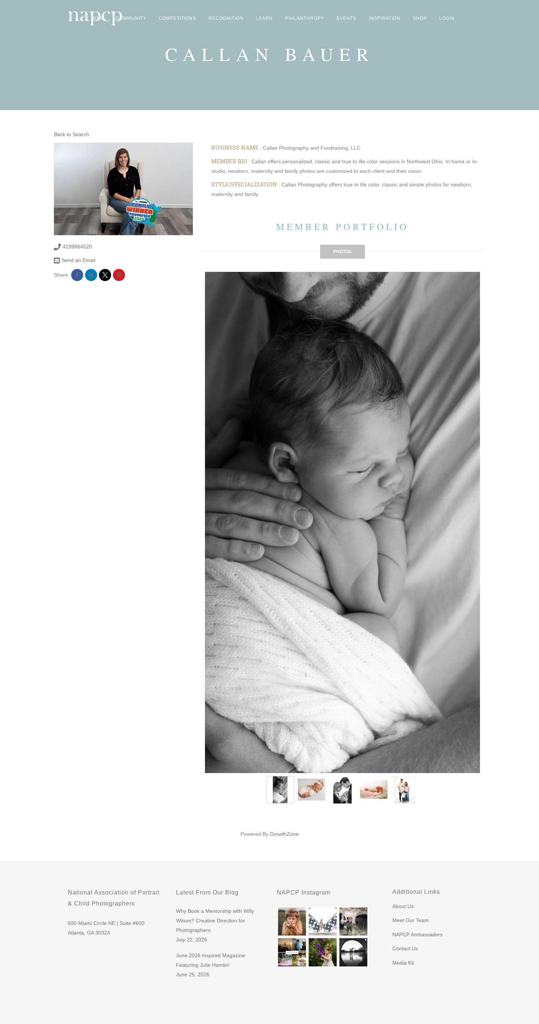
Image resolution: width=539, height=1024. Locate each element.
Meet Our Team (410, 920)
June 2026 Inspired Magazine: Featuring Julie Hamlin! (211, 960)
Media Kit (403, 963)
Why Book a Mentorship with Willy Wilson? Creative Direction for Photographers (215, 920)
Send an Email (78, 260)
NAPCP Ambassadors (417, 934)
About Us (403, 906)
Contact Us (405, 948)
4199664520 (77, 246)
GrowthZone (284, 834)
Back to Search (71, 134)
